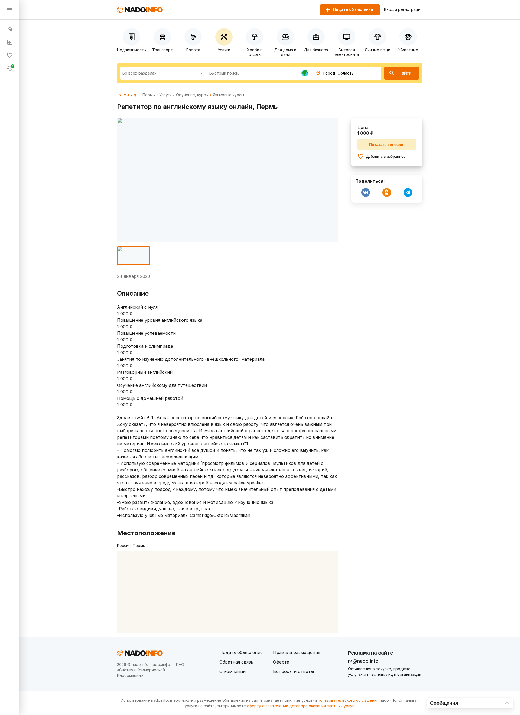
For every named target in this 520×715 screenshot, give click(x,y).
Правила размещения (296, 652)
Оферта (281, 662)
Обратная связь (236, 662)
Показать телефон (386, 144)
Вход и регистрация (403, 9)
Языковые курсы (228, 95)
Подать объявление (241, 652)
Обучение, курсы (192, 95)
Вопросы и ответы (293, 671)
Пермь (148, 95)
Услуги (165, 95)
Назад (129, 94)
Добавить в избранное (386, 156)
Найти (405, 73)
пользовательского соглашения (348, 700)
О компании (232, 671)
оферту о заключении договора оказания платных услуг (300, 705)
